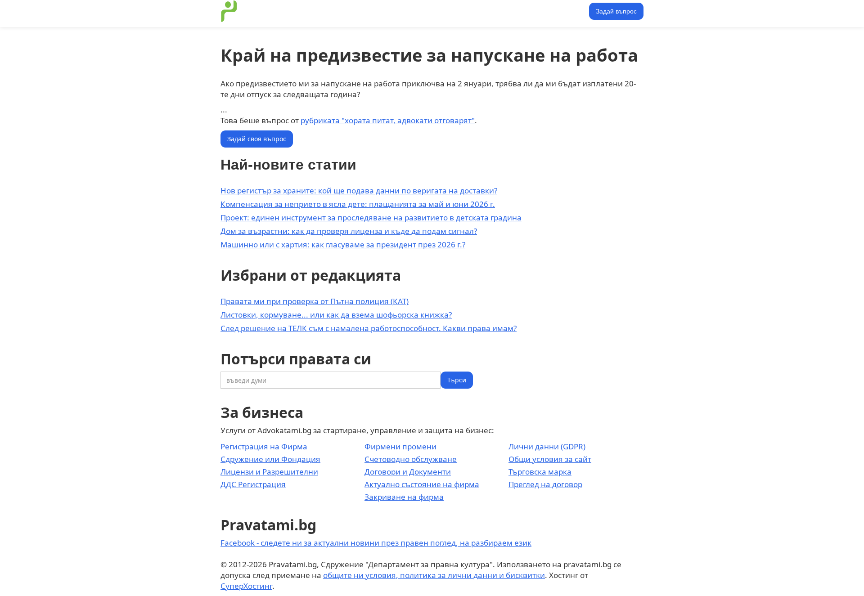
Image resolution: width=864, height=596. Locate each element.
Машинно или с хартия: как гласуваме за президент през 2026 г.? (342, 244)
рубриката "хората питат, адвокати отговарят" (388, 120)
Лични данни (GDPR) (546, 446)
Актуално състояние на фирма (421, 484)
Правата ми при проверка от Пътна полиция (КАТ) (314, 301)
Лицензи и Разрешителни (269, 471)
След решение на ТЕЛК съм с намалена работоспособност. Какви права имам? (368, 328)
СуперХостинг (246, 586)
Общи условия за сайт (549, 459)
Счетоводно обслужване (410, 459)
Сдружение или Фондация (270, 459)
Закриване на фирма (404, 497)
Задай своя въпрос (256, 138)
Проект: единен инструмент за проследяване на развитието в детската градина (371, 217)
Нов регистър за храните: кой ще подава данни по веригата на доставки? (358, 190)
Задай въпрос (616, 11)
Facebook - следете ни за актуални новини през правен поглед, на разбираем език (375, 543)
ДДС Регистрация (253, 484)
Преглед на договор (545, 484)
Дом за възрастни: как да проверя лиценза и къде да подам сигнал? (348, 231)
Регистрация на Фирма (263, 446)
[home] (229, 11)
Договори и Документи (407, 471)
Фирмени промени (400, 446)
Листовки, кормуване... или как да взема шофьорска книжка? (336, 314)
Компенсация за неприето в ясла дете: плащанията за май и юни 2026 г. (357, 204)
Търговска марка (540, 471)
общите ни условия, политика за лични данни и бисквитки (434, 575)
